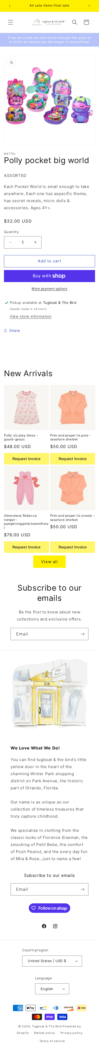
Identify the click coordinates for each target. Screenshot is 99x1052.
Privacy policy (71, 1033)
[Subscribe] (82, 634)
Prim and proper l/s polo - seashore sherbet (70, 437)
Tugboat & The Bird (47, 1026)
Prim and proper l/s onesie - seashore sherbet (72, 518)
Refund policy (44, 1033)
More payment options (49, 288)
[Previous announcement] (10, 6)
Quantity (11, 232)
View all (49, 561)
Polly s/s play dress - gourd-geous (21, 437)
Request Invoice (26, 458)
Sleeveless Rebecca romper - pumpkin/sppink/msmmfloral (26, 522)
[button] (10, 22)
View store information (30, 316)
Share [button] (14, 330)
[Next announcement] (89, 6)
